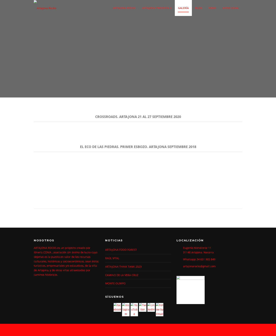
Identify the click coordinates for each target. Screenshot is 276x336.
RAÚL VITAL (112, 258)
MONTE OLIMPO (115, 283)
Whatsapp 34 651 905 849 (199, 259)
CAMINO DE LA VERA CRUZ (121, 275)
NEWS (212, 8)
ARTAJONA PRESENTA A (157, 8)
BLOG (198, 8)
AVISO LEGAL (230, 8)
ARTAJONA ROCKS (124, 8)
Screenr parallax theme (209, 330)
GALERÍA (183, 8)
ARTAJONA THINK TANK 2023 (123, 266)
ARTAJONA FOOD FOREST (121, 249)
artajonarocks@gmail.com (199, 266)
